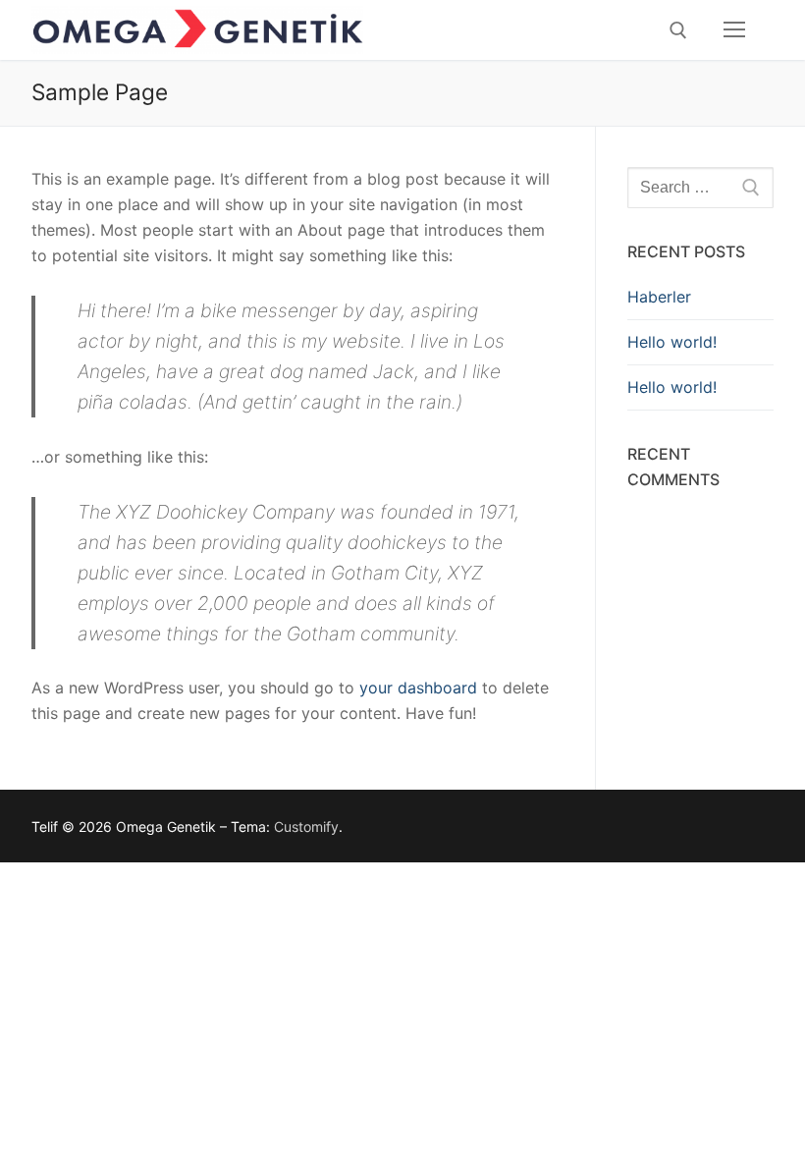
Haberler (659, 296)
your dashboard (418, 687)
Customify (306, 826)
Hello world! (672, 342)
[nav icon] (734, 30)
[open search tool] (678, 30)
